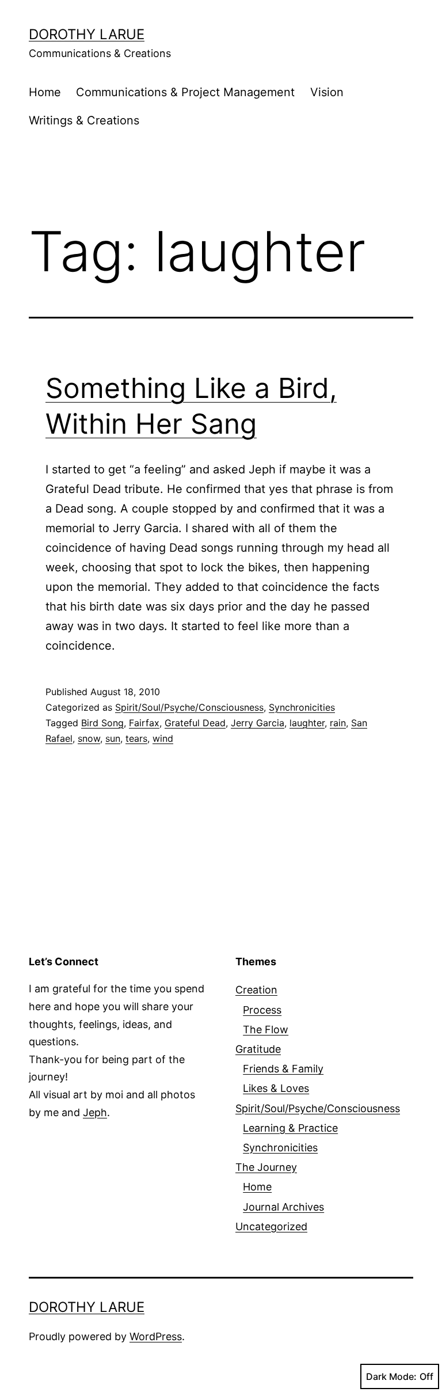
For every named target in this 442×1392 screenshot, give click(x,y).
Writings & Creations (84, 120)
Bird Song (102, 723)
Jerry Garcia (257, 723)
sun (112, 738)
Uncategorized (271, 1226)
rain (338, 723)
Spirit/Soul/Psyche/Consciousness (189, 707)
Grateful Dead (195, 723)
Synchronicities (302, 707)
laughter (307, 723)
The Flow (265, 1029)
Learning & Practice (290, 1128)
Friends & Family (283, 1069)
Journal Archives (283, 1207)
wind (163, 738)
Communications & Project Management (185, 92)
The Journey (266, 1167)
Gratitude (258, 1049)
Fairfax (144, 723)
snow (89, 738)
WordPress (155, 1336)
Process (262, 1010)
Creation (256, 990)
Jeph (95, 1112)
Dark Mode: (391, 1376)
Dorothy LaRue (86, 34)
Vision (327, 92)
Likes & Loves (276, 1088)
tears (136, 738)
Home (45, 92)
